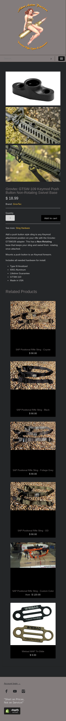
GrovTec (17, 204)
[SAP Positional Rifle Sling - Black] (33, 383)
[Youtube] (14, 691)
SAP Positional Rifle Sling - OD (33, 530)
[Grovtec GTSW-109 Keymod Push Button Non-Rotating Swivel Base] (33, 88)
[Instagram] (23, 691)
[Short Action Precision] (33, 7)
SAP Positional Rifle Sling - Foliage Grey (33, 470)
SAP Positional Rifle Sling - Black (33, 410)
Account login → (12, 683)
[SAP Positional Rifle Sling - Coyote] (33, 323)
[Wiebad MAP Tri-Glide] (33, 625)
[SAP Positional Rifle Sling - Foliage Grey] (33, 444)
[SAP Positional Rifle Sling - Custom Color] (33, 564)
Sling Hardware (23, 228)
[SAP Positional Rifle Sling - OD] (33, 504)
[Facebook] (6, 691)
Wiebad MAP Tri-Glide (33, 651)
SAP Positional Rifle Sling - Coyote (33, 349)
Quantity (9, 213)
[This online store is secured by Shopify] (12, 713)
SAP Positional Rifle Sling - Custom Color (33, 591)
